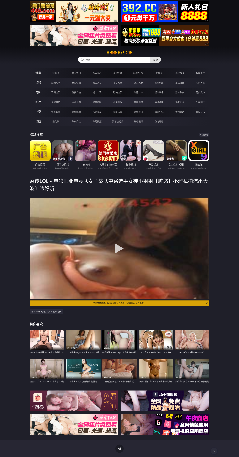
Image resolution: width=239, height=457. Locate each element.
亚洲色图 (76, 102)
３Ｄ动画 (117, 82)
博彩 (38, 73)
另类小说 (159, 111)
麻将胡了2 (138, 73)
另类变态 (200, 92)
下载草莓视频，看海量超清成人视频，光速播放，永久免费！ (119, 303)
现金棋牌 (179, 73)
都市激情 (55, 111)
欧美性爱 (117, 92)
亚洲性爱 (55, 92)
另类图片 (200, 102)
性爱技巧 (200, 111)
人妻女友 (97, 111)
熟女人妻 (138, 82)
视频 (38, 83)
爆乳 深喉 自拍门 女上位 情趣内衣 (46, 311)
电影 (38, 92)
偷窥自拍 (55, 102)
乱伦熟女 (179, 92)
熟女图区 (179, 102)
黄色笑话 (179, 111)
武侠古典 (117, 111)
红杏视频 (138, 121)
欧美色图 (97, 102)
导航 (38, 121)
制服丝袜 (138, 92)
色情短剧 (159, 121)
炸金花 (159, 73)
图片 (38, 102)
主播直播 (179, 82)
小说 (38, 112)
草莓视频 (97, 121)
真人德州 (76, 73)
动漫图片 (117, 102)
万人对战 (97, 73)
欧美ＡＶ (97, 82)
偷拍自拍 (76, 92)
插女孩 (55, 121)
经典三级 (159, 92)
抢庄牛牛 (200, 73)
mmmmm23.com (120, 52)
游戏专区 (117, 73)
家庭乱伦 (76, 111)
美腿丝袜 (138, 102)
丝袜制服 (159, 82)
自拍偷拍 (76, 82)
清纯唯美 (159, 102)
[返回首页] (214, 451)
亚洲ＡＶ (55, 82)
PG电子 (55, 73)
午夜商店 (76, 121)
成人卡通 (97, 92)
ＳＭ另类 (200, 82)
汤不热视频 (117, 121)
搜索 (155, 59)
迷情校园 (138, 111)
